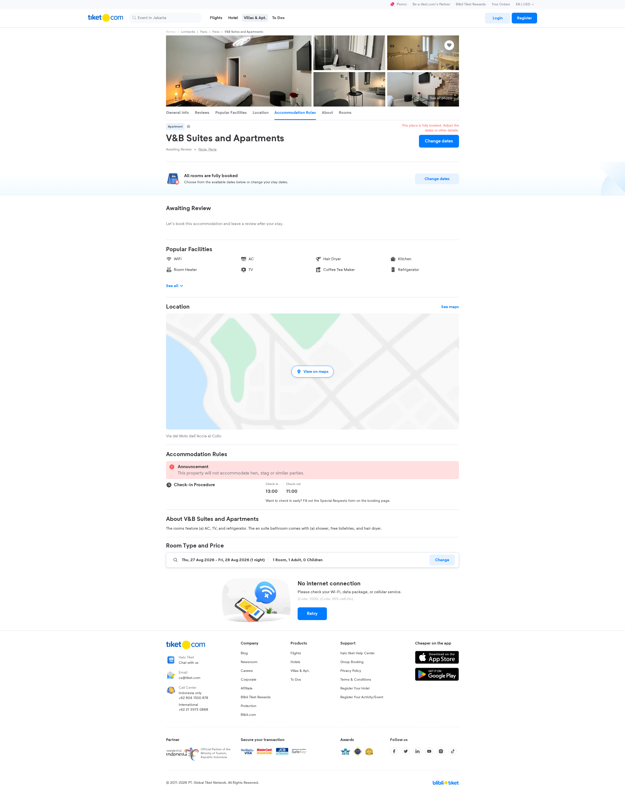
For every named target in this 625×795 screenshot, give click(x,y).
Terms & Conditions (355, 679)
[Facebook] (394, 751)
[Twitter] (406, 751)
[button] (312, 371)
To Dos (296, 679)
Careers (247, 671)
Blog (244, 653)
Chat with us (188, 663)
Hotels (295, 662)
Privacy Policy (350, 671)
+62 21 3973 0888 (193, 710)
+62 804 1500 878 (193, 698)
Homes (171, 32)
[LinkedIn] (417, 751)
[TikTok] (453, 751)
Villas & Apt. (300, 671)
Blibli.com (248, 715)
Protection (248, 706)
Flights (296, 653)
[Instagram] (441, 751)
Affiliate (246, 688)
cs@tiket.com (189, 678)
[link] (497, 18)
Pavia (203, 32)
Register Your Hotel (354, 688)
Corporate (248, 679)
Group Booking (352, 662)
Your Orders (501, 4)
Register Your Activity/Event (361, 697)
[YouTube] (429, 751)
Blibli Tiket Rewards (471, 4)
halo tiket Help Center (357, 653)
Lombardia (188, 32)
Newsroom (249, 662)
